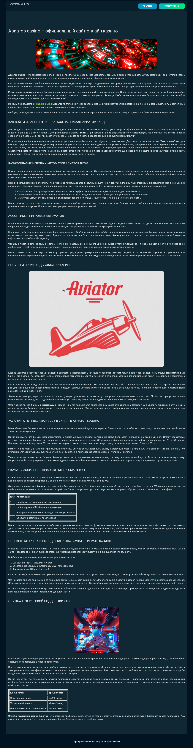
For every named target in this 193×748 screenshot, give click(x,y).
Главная (147, 6)
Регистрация (172, 6)
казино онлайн (44, 104)
